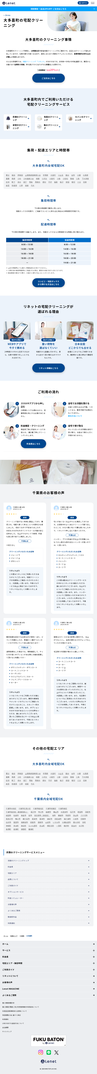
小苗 (58, 178)
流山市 (75, 815)
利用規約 (11, 923)
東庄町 (23, 826)
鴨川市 (17, 819)
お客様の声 (12, 904)
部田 (67, 182)
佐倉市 (16, 815)
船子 (61, 182)
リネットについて (10, 975)
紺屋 (38, 178)
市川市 (40, 812)
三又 (79, 182)
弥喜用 (14, 185)
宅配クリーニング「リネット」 (34, 61)
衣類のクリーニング (20, 118)
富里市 (16, 822)
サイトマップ (6, 1031)
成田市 (8, 815)
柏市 (54, 815)
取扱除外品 (12, 917)
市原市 (68, 815)
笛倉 (56, 182)
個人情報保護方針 (8, 1003)
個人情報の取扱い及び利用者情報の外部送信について (20, 1007)
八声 (21, 185)
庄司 (7, 182)
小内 (19, 178)
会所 (73, 175)
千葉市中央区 (11, 808)
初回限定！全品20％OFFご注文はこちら (48, 8)
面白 (67, 175)
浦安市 (49, 819)
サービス (6, 950)
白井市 (8, 822)
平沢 (50, 182)
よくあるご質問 (14, 910)
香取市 (40, 822)
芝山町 (42, 826)
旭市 (30, 815)
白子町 (81, 826)
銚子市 (33, 812)
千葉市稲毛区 (38, 808)
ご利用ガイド (13, 885)
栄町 (84, 822)
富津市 (42, 819)
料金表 (10, 867)
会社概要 (5, 1027)
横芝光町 (50, 826)
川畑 (79, 175)
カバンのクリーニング (82, 118)
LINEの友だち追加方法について (13, 1023)
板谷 (13, 175)
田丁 (25, 182)
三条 (77, 178)
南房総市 (24, 822)
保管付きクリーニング (20, 127)
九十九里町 (33, 826)
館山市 (56, 812)
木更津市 (64, 812)
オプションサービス (16, 892)
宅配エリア (12, 873)
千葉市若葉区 (51, 808)
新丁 (13, 182)
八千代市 (84, 815)
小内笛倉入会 (28, 178)
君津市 (34, 819)
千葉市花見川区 (25, 808)
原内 (44, 182)
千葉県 (22, 936)
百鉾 (85, 182)
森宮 (7, 185)
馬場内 (37, 182)
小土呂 (60, 175)
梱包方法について (75, 416)
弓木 (32, 185)
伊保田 (20, 175)
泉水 (19, 182)
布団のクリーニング (51, 118)
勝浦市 (60, 815)
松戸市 (72, 812)
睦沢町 (66, 826)
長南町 (16, 829)
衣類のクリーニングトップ (18, 860)
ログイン (84, 3)
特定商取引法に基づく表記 (11, 1015)
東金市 (23, 815)
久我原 (85, 175)
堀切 (73, 182)
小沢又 (44, 178)
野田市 (80, 812)
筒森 (31, 182)
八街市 (75, 819)
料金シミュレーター (16, 898)
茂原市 (87, 812)
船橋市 (48, 812)
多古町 (16, 826)
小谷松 (65, 178)
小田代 (52, 178)
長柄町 (8, 829)
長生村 (74, 826)
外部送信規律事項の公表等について (14, 1011)
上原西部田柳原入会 (33, 175)
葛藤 (7, 178)
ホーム (6, 936)
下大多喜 (85, 178)
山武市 (48, 822)
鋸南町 (31, 829)
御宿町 (23, 829)
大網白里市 (66, 822)
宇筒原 (45, 175)
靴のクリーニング (51, 127)
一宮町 (59, 826)
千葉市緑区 (62, 808)
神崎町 (8, 826)
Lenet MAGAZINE (10, 988)
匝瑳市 (32, 822)
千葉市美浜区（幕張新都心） (17, 812)
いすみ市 (56, 822)
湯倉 (27, 185)
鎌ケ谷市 (26, 819)
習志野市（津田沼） (42, 815)
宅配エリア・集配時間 (12, 963)
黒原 (13, 178)
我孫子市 (9, 819)
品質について (13, 879)
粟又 (7, 175)
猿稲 (72, 178)
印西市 (83, 819)
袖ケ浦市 (67, 819)
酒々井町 (76, 822)
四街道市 (58, 819)
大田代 (53, 175)
